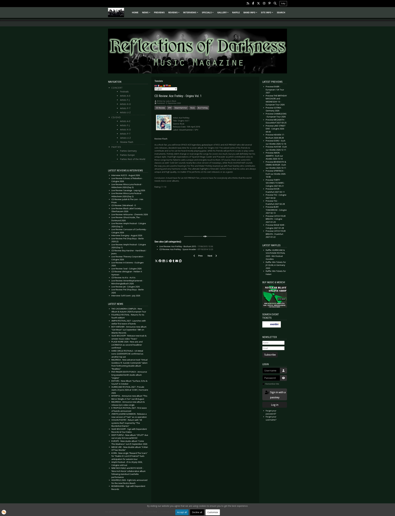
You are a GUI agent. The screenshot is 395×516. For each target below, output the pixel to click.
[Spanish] (169, 85)
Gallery (223, 13)
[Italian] (164, 85)
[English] (155, 85)
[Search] (275, 3)
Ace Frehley (203, 108)
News (146, 13)
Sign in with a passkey (278, 395)
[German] (161, 85)
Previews (159, 12)
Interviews (191, 13)
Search (281, 12)
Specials (208, 13)
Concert (117, 87)
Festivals (124, 91)
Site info (267, 13)
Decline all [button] (197, 512)
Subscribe (270, 354)
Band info (250, 13)
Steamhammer (181, 108)
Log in (274, 404)
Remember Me (272, 383)
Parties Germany (128, 150)
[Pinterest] (269, 3)
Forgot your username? (271, 418)
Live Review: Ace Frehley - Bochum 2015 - (186, 246)
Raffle (236, 12)
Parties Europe (127, 154)
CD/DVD (116, 117)
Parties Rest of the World (132, 159)
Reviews (174, 13)
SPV (169, 108)
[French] (158, 85)
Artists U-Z (125, 112)
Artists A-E (125, 95)
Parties (116, 146)
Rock (192, 108)
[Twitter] (258, 3)
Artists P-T (125, 108)
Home (135, 12)
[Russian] (167, 85)
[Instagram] (264, 3)
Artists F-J (125, 99)
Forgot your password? (271, 412)
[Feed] (248, 3)
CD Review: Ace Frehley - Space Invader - (186, 249)
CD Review (160, 108)
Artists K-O (125, 104)
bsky (283, 3)
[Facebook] (253, 3)
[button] (156, 261)
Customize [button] (212, 512)
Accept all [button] (182, 512)
